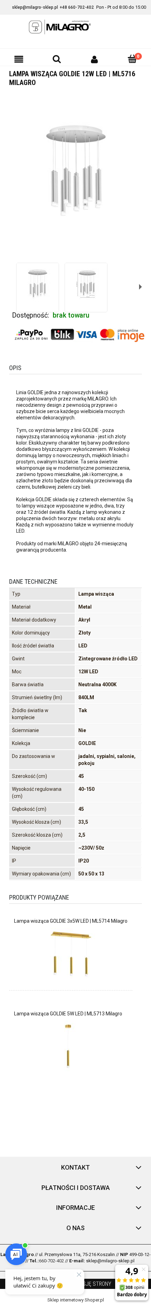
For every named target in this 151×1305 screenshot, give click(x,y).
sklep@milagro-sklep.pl (35, 7)
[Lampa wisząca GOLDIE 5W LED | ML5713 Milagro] (68, 1046)
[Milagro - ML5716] (38, 284)
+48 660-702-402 (77, 7)
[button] (19, 59)
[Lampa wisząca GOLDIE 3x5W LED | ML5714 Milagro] (70, 954)
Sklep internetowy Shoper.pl (75, 1300)
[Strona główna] (75, 27)
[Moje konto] (94, 59)
